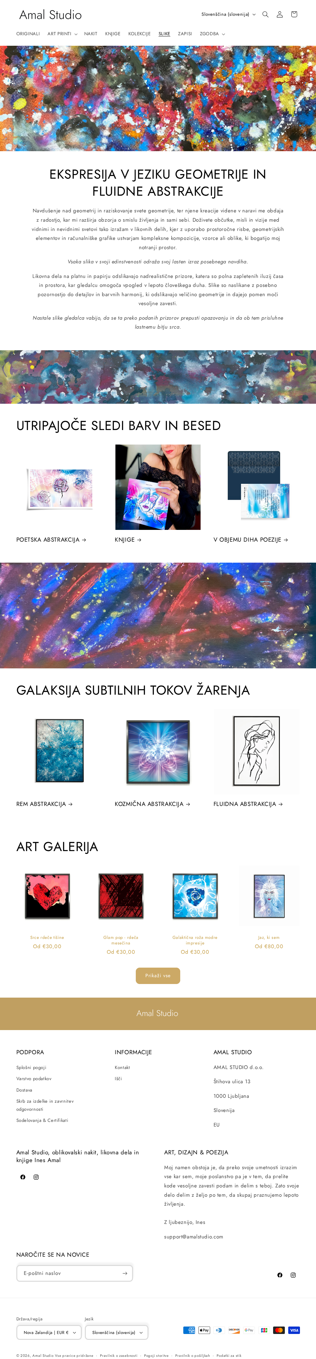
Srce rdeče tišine (47, 937)
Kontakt (122, 1067)
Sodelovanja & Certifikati (42, 1120)
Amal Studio (42, 1355)
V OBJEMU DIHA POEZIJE (247, 540)
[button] (62, 34)
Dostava (24, 1090)
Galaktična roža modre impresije (195, 940)
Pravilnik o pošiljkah (192, 1355)
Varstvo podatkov (34, 1078)
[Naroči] (125, 1273)
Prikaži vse (158, 975)
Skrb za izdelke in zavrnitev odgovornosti (45, 1105)
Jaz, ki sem (269, 937)
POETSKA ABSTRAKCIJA (48, 540)
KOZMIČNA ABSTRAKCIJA (149, 804)
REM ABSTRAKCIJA (41, 804)
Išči (118, 1078)
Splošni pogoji (31, 1067)
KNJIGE (125, 540)
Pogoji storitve (156, 1355)
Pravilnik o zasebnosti (118, 1355)
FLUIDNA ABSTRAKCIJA (245, 804)
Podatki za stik (229, 1355)
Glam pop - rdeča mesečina (121, 940)
